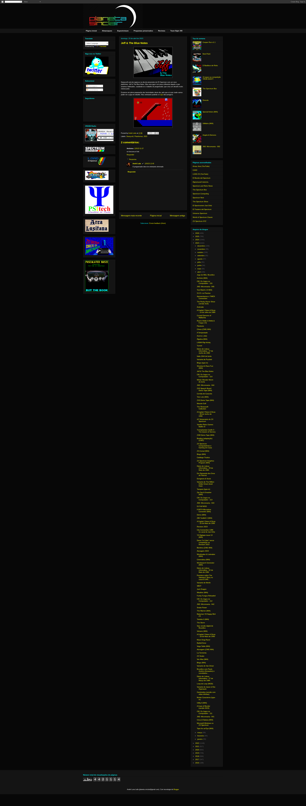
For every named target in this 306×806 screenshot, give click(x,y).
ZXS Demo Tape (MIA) (205, 400)
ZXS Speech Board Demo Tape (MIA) (204, 389)
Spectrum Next (198, 198)
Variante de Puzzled (204, 359)
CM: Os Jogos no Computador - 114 (204, 376)
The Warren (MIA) (203, 611)
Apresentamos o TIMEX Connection (206, 297)
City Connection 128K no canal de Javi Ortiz (206, 531)
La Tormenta (201, 653)
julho (199, 262)
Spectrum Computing (201, 194)
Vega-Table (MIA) (203, 646)
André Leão (137, 163)
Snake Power (202, 608)
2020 (197, 750)
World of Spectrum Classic (203, 217)
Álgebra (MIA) (202, 339)
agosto (200, 259)
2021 (197, 746)
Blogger (176, 789)
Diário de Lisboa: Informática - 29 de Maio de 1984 (205, 468)
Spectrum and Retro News (203, 186)
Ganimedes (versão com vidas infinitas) (206, 693)
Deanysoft (130, 136)
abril (199, 272)
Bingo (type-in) (202, 363)
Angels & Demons (209, 135)
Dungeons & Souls (204, 479)
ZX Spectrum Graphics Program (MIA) (205, 462)
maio (199, 269)
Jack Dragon (201, 589)
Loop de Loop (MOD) (205, 684)
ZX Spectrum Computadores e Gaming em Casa (204, 446)
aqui (161, 95)
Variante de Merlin (204, 583)
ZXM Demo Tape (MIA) (205, 435)
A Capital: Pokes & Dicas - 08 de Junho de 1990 (206, 414)
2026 (197, 233)
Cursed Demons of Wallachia (204, 316)
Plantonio (200, 326)
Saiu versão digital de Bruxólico (205, 627)
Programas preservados (143, 31)
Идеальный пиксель (200, 182)
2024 (197, 240)
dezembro (201, 246)
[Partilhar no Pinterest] (157, 133)
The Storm (201, 623)
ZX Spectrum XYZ (199, 221)
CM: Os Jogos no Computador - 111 (204, 712)
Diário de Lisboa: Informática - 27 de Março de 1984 (205, 678)
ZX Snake (200, 656)
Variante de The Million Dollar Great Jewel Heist (205, 484)
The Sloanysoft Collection (202, 408)
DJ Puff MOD (202, 506)
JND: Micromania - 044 (205, 385)
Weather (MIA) (202, 592)
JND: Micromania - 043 (205, 503)
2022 (197, 743)
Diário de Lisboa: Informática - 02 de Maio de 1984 (205, 570)
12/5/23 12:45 (149, 163)
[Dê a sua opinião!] (151, 133)
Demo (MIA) (201, 515)
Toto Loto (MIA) (203, 397)
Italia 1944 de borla (204, 356)
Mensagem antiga (177, 216)
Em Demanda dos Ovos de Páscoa (206, 474)
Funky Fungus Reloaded (206, 596)
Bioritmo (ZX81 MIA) (204, 548)
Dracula (205, 100)
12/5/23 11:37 (139, 148)
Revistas (161, 31)
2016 (197, 763)
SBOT (199, 586)
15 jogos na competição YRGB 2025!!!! (212, 78)
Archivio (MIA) (202, 278)
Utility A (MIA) (202, 703)
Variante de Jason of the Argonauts (206, 688)
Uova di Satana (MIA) (205, 720)
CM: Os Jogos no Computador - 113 (204, 499)
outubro (200, 252)
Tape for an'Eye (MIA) (205, 728)
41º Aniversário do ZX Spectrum (205, 420)
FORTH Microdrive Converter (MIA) (204, 511)
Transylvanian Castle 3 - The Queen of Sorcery (206, 431)
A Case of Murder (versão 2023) (203, 707)
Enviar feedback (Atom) (157, 223)
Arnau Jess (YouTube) (201, 166)
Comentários (93, 90)
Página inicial (91, 31)
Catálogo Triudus (203, 457)
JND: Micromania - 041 (205, 717)
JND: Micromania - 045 (205, 286)
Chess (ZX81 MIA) (204, 329)
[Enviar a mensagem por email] (148, 133)
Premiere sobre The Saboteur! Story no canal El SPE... (205, 577)
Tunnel (199, 346)
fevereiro (201, 736)
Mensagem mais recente (131, 216)
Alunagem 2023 (203, 551)
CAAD (195, 170)
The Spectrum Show (200, 202)
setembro (201, 255)
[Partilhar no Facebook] (155, 133)
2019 (197, 753)
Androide (200, 307)
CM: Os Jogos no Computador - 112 (204, 600)
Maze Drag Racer (203, 640)
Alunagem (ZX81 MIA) (205, 649)
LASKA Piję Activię (203, 342)
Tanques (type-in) (203, 489)
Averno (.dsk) (202, 336)
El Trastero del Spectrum (202, 209)
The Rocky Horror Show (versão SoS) (206, 303)
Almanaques (107, 31)
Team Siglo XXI (176, 31)
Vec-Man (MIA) (202, 659)
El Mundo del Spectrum (201, 178)
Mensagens (92, 86)
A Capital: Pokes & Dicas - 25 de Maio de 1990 (206, 522)
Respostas (133, 159)
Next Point (206, 54)
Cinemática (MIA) (203, 560)
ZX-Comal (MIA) (203, 451)
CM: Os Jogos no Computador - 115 (204, 282)
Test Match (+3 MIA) (204, 290)
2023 (197, 243)
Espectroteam (122, 31)
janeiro (200, 739)
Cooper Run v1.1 (209, 42)
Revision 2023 (202, 527)
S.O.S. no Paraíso (203, 293)
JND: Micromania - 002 (211, 146)
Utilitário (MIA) (208, 123)
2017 (197, 759)
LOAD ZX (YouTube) (200, 174)
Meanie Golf (201, 403)
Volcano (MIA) (202, 631)
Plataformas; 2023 (140, 136)
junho (199, 265)
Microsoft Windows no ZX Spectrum (205, 724)
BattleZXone (201, 643)
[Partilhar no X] (153, 133)
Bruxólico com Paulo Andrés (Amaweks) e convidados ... (205, 671)
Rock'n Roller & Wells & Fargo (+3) (206, 322)
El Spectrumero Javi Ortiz (202, 205)
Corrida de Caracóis (204, 394)
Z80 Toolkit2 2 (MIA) (204, 518)
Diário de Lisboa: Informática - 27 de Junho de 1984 (205, 351)
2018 (197, 756)
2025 (197, 236)
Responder (130, 155)
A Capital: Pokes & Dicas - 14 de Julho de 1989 (206, 311)
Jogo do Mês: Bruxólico (206, 275)
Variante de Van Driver (205, 666)
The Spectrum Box (210, 89)
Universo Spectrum (200, 213)
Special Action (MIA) (210, 112)
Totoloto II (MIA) (203, 619)
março (200, 732)
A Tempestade (202, 333)
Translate (102, 46)
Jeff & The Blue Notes (205, 371)
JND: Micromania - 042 (205, 604)
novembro (201, 249)
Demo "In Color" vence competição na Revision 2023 (205, 542)
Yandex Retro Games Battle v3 (205, 426)
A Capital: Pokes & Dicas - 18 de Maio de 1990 (206, 635)
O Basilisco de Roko (210, 65)
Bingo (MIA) (201, 454)
